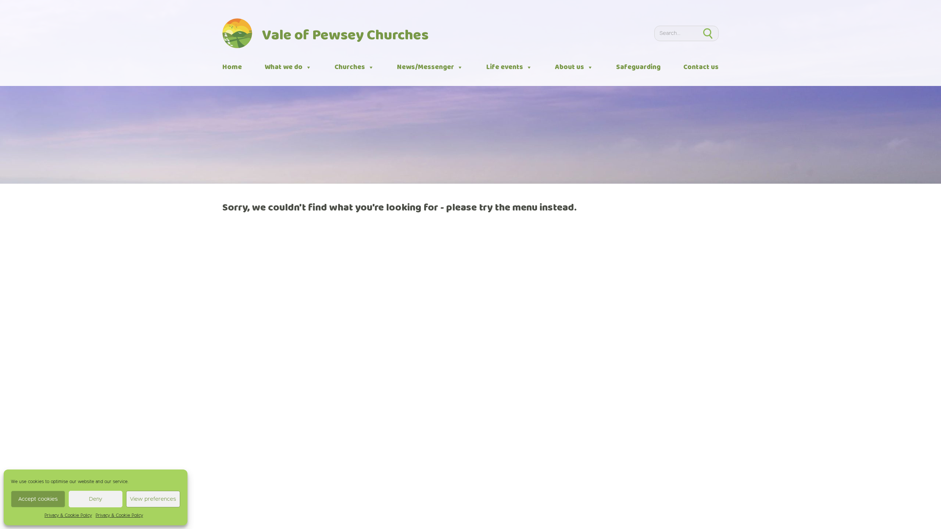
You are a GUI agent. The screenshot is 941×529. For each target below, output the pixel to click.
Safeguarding (638, 67)
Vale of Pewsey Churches (345, 36)
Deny (95, 499)
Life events (504, 67)
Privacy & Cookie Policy (68, 516)
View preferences (153, 499)
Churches (349, 67)
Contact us (701, 67)
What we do (284, 67)
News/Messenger (425, 67)
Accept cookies (38, 499)
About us (569, 67)
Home (232, 67)
